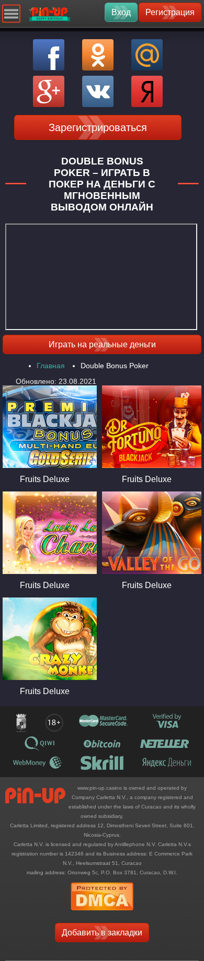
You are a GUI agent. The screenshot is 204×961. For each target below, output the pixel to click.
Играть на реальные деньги (102, 344)
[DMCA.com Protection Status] (102, 914)
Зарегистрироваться (98, 127)
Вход (121, 12)
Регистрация (170, 12)
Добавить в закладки (102, 932)
